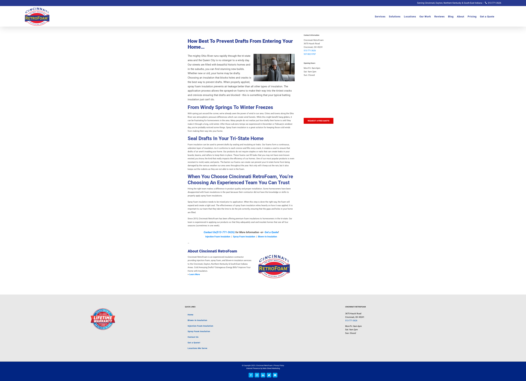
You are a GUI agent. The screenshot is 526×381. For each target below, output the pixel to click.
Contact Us (210, 232)
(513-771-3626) (225, 232)
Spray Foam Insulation (244, 236)
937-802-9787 (310, 54)
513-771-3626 (494, 3)
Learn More (194, 274)
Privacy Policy (279, 365)
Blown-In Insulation (267, 236)
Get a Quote (271, 232)
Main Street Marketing (271, 368)
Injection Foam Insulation (217, 236)
